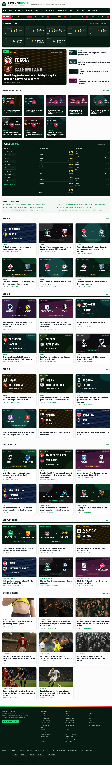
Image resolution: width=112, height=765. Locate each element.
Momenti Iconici (45, 619)
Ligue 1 (5, 470)
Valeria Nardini (88, 253)
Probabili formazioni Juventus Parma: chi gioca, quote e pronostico (17, 248)
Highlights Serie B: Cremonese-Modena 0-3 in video (92, 323)
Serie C (51, 10)
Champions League (46, 734)
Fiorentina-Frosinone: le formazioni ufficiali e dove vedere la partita (92, 283)
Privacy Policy (41, 754)
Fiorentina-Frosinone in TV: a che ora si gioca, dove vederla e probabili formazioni (19, 283)
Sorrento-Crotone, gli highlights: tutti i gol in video (94, 73)
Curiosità (80, 619)
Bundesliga (44, 732)
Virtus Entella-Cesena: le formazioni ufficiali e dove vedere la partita (24, 207)
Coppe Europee (74, 10)
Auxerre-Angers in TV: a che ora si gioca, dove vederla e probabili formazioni (92, 474)
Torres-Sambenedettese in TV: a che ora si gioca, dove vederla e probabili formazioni (54, 398)
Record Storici (7, 619)
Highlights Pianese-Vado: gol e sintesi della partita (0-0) (55, 433)
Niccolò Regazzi (14, 251)
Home (5, 10)
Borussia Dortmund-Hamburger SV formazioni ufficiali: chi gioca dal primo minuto (82, 204)
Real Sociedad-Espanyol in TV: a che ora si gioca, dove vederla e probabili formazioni (17, 509)
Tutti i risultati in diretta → (99, 23)
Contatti (32, 754)
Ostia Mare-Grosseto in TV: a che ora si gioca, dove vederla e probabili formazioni (18, 433)
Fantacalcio (19, 10)
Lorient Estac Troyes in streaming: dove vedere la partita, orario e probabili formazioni (17, 475)
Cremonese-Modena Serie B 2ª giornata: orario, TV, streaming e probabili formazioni (18, 358)
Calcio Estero (93, 10)
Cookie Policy (52, 754)
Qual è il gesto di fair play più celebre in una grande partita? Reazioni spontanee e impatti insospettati (19, 693)
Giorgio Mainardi (88, 327)
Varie (84, 10)
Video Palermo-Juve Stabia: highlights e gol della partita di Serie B (55, 358)
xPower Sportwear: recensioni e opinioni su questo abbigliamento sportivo (18, 622)
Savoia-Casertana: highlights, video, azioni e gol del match (94, 82)
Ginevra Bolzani (88, 286)
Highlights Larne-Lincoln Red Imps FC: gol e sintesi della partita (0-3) (18, 582)
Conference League (9, 546)
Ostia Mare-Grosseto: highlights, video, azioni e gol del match (94, 63)
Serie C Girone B (45, 720)
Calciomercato (62, 10)
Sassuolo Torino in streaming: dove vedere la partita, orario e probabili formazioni (55, 248)
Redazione (24, 754)
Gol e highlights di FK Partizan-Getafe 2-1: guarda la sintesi (91, 549)
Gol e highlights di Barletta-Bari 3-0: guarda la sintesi (93, 433)
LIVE (10, 10)
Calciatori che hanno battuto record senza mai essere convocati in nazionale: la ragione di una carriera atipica (55, 693)
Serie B (44, 10)
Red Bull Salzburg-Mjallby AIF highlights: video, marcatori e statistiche (54, 549)
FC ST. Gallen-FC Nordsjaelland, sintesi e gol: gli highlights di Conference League (18, 549)
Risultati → (107, 90)
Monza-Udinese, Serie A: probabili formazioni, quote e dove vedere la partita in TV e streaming (92, 249)
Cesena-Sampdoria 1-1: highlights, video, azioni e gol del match (91, 358)
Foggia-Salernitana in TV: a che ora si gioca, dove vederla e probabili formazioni (18, 398)
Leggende (6, 654)
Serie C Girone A (45, 718)
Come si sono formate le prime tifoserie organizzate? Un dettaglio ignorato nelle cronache (91, 658)
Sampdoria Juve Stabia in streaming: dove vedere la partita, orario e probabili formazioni (17, 324)
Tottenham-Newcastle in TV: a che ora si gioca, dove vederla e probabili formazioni (54, 509)
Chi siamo (15, 754)
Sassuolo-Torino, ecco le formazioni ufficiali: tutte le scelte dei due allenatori (80, 210)
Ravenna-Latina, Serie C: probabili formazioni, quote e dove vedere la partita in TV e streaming (93, 399)
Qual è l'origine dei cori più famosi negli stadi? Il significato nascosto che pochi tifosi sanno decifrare (93, 623)
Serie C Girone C (45, 722)
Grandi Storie (81, 654)
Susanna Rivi (87, 437)
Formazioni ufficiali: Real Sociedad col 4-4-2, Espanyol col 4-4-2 (24, 210)
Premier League (44, 505)
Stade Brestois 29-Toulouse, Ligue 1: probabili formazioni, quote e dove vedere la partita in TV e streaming (56, 475)
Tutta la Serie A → (10, 184)
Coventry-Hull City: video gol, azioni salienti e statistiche (92, 509)
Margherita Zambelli (52, 437)
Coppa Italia (44, 741)
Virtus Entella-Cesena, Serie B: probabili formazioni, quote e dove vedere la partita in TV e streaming (55, 324)
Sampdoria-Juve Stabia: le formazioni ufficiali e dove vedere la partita (25, 204)
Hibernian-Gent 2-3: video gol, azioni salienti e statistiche (56, 582)
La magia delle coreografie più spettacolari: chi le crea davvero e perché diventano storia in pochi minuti (55, 623)
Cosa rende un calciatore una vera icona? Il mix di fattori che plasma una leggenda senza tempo (19, 658)
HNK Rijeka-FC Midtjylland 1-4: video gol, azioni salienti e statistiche (93, 582)
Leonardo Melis (51, 251)
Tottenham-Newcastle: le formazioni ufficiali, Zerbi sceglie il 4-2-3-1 (78, 207)
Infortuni (28, 10)
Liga (4, 505)
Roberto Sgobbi (14, 286)
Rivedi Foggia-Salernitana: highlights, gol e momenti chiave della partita (30, 77)
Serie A (37, 10)
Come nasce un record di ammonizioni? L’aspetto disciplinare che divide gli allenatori (56, 657)
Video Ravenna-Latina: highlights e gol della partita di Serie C (92, 54)
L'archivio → (106, 593)
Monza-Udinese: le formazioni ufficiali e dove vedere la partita (55, 283)
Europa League (44, 546)
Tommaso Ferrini (14, 329)
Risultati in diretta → (10, 721)
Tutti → (108, 219)
